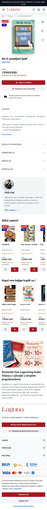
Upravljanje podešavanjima (23, 506)
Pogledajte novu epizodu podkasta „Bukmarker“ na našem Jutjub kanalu (23, 3)
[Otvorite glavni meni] (3, 9)
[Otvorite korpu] (38, 9)
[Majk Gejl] (9, 184)
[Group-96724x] (27, 473)
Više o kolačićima (15, 489)
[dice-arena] (18, 465)
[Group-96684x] (32, 465)
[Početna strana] (14, 9)
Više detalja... (7, 134)
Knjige (10, 16)
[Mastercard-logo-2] (14, 473)
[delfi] (6, 465)
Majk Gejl (6, 62)
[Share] (42, 31)
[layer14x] (33, 473)
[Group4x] (20, 473)
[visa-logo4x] (6, 473)
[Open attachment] (42, 22)
